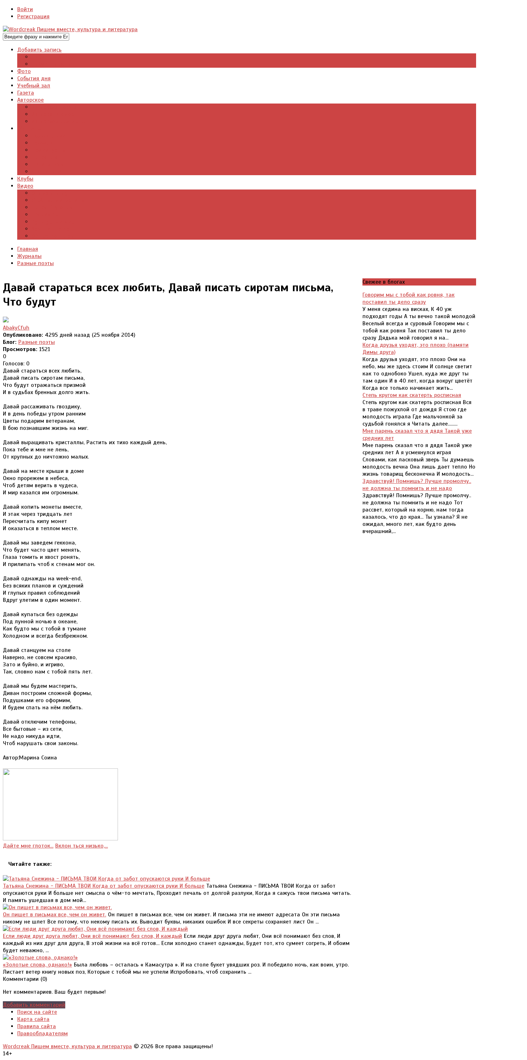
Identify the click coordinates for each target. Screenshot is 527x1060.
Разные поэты (36, 342)
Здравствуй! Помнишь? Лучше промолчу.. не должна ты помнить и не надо (416, 485)
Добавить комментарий (34, 1004)
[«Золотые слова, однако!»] (40, 957)
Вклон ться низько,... (81, 845)
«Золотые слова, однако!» (37, 964)
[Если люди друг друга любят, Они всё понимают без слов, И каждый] (95, 928)
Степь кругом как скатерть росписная (411, 395)
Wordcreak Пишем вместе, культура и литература (67, 1046)
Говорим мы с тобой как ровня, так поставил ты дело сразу (408, 298)
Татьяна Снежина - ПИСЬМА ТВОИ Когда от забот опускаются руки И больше (103, 885)
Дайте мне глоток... (28, 845)
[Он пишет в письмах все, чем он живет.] (57, 907)
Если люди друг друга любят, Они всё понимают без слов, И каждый (92, 936)
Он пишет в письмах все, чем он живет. (54, 914)
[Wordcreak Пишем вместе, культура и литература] (70, 29)
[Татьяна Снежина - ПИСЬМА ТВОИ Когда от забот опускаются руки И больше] (106, 878)
